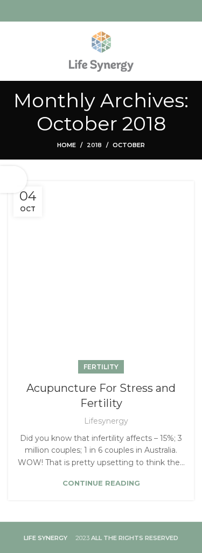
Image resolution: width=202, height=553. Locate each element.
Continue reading (101, 483)
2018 (94, 145)
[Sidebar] (13, 179)
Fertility (101, 367)
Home (66, 145)
